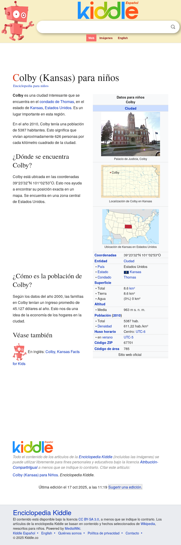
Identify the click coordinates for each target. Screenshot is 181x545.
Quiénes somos (70, 533)
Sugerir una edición (124, 486)
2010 (117, 315)
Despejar (163, 27)
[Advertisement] (91, 56)
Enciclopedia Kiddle (95, 456)
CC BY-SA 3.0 (88, 519)
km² (132, 288)
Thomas (130, 276)
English (123, 38)
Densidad (105, 325)
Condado (104, 276)
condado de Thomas (57, 101)
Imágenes (106, 38)
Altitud (100, 304)
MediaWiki (72, 528)
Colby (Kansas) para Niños (35, 474)
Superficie (103, 282)
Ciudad (130, 108)
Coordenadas (105, 255)
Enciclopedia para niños (31, 85)
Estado (103, 271)
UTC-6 (140, 331)
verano (107, 336)
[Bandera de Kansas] (126, 271)
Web (91, 38)
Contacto (132, 533)
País (101, 266)
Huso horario (105, 331)
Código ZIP (104, 342)
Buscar (173, 27)
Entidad (101, 261)
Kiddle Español (24, 533)
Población (103, 315)
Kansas (135, 271)
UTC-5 (128, 336)
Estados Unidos (58, 107)
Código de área (107, 348)
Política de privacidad (103, 533)
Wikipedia (148, 523)
